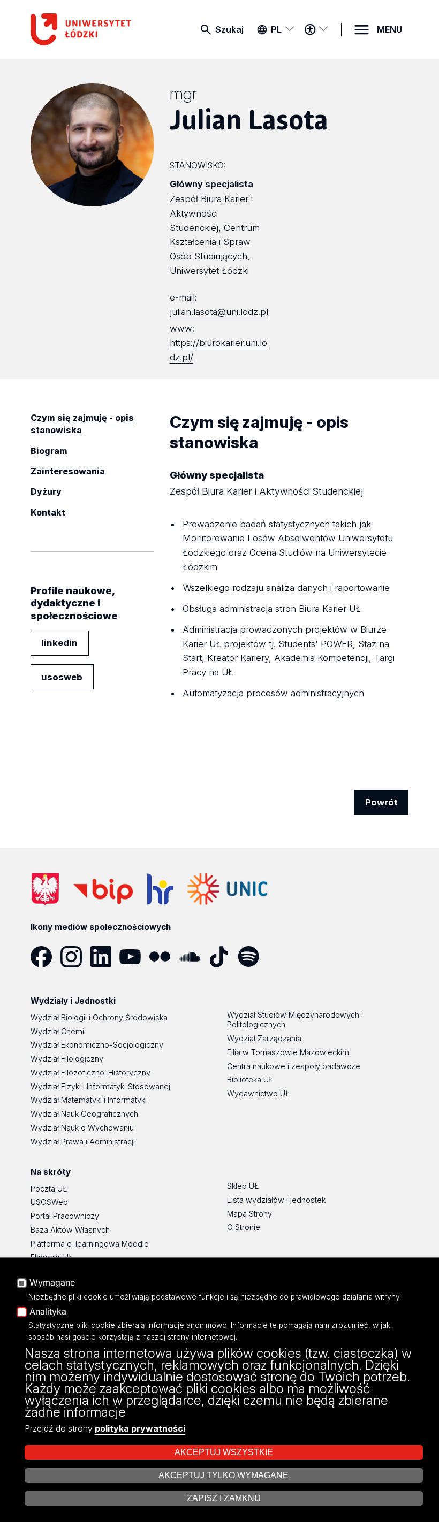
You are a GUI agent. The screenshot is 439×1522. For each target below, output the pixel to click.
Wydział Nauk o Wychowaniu (82, 1127)
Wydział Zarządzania (264, 1038)
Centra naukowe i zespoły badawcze (293, 1066)
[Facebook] (45, 956)
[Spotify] (252, 956)
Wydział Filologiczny (67, 1058)
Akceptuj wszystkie (224, 1452)
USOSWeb (49, 1201)
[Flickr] (163, 956)
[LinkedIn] (104, 956)
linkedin (59, 642)
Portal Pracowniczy (65, 1215)
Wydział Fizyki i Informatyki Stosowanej (100, 1086)
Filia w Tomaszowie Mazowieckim (288, 1052)
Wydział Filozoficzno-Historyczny (90, 1072)
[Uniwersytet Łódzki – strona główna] (84, 29)
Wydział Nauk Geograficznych (84, 1113)
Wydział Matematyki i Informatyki (89, 1099)
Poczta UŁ (49, 1188)
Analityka (47, 1312)
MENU (389, 29)
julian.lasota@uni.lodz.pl (219, 311)
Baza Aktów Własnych (70, 1229)
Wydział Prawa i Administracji (83, 1141)
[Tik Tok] (223, 956)
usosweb (61, 677)
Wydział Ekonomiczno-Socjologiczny (97, 1044)
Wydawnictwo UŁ (258, 1093)
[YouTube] (134, 956)
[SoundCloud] (193, 956)
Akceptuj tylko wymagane (223, 1475)
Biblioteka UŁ (250, 1079)
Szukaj (229, 29)
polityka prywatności (140, 1428)
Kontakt (48, 512)
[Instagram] (75, 956)
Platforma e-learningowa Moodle (90, 1243)
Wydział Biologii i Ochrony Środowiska (99, 1017)
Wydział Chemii (58, 1031)
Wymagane (52, 1283)
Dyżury (46, 491)
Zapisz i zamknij (224, 1498)
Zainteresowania (68, 471)
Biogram (49, 450)
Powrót (381, 802)
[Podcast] (282, 956)
